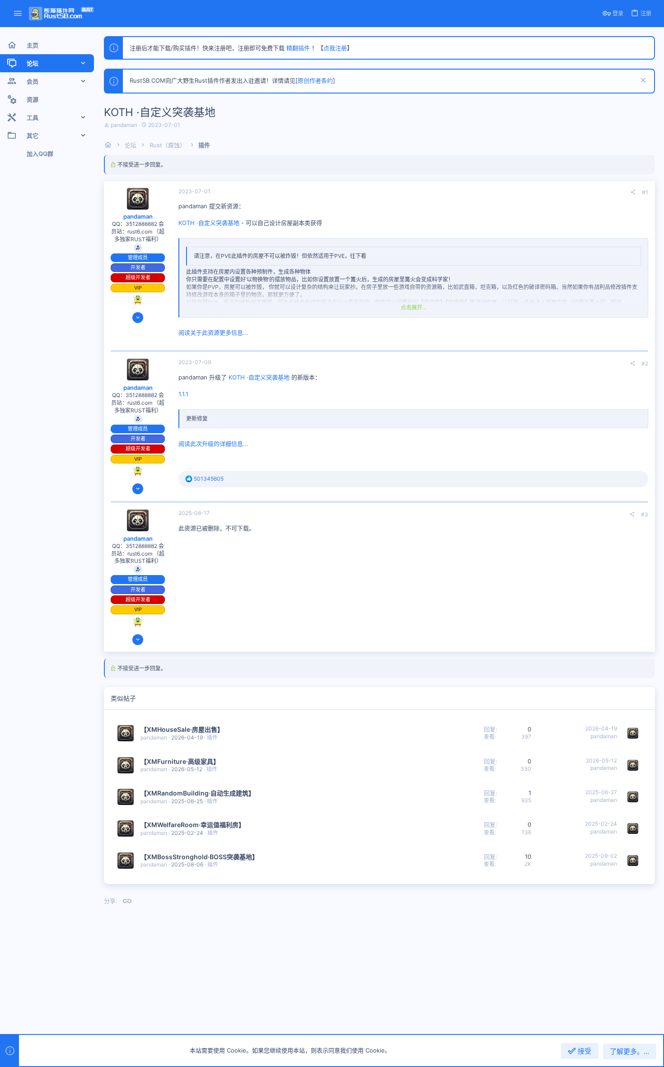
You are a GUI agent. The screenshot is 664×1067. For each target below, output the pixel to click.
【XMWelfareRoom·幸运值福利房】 (192, 824)
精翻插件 (298, 47)
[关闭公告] (642, 81)
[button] (18, 14)
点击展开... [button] (413, 307)
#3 (644, 514)
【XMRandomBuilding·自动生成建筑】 (197, 793)
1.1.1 (183, 394)
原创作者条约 (315, 80)
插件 (212, 737)
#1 (645, 192)
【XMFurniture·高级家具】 (180, 761)
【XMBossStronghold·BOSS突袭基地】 (199, 857)
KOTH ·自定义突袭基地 (208, 222)
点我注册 (335, 47)
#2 (644, 363)
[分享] (633, 192)
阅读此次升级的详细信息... (213, 443)
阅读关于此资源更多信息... (213, 332)
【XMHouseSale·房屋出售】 (182, 729)
